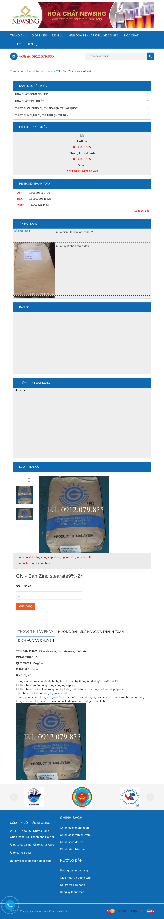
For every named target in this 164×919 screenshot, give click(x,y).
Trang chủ (18, 35)
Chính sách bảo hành (73, 849)
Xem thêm (21, 390)
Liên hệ (32, 44)
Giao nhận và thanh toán (75, 877)
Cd (109, 681)
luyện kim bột (58, 693)
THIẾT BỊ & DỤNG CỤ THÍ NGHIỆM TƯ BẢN (41, 115)
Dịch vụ (57, 35)
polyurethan (101, 689)
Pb (117, 681)
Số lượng (24, 586)
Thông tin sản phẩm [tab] (35, 631)
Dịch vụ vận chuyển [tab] (36, 640)
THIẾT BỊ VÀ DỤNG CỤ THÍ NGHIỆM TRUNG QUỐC (46, 108)
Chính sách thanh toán (74, 827)
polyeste (118, 689)
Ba (104, 681)
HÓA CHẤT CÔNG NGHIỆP (31, 94)
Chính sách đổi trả (71, 842)
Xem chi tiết (141, 210)
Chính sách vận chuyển (75, 834)
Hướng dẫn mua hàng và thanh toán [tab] (91, 632)
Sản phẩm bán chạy (39, 71)
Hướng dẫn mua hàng (74, 870)
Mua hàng (25, 606)
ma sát (83, 701)
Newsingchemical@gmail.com (33, 860)
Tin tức (16, 44)
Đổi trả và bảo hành (72, 884)
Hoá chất (131, 35)
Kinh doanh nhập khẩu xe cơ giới (93, 35)
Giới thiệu (39, 35)
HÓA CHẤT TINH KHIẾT (29, 101)
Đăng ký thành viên (72, 892)
